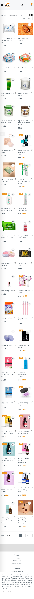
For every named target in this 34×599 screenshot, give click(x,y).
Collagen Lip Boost (7, 291)
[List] (32, 15)
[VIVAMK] (7, 5)
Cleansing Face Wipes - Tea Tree (7, 237)
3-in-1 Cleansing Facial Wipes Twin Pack (7, 40)
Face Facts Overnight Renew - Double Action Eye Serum (7, 520)
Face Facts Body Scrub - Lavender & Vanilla (24, 404)
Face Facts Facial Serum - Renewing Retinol (7, 490)
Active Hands (22, 68)
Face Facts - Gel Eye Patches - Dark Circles (7, 374)
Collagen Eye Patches (5, 264)
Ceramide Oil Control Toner (22, 209)
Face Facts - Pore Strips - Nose (7, 403)
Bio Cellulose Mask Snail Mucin (7, 180)
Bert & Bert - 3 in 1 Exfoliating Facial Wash (24, 152)
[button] (26, 5)
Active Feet (5, 68)
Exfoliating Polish (6, 345)
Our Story (17, 558)
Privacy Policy (17, 561)
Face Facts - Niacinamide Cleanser (22, 374)
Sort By (3, 15)
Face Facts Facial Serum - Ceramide (7, 432)
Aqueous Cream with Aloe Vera (6, 122)
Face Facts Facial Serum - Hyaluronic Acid (7, 460)
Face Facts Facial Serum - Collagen (23, 432)
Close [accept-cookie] (19, 592)
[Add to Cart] (13, 24)
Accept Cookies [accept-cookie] (8, 592)
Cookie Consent (17, 563)
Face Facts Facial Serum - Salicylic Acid (23, 490)
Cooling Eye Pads (7, 318)
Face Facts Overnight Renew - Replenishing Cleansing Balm (24, 520)
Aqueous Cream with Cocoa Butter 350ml (24, 122)
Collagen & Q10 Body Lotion (23, 237)
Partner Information (17, 572)
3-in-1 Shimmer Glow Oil (23, 39)
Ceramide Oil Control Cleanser (6, 209)
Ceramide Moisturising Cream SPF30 (24, 181)
